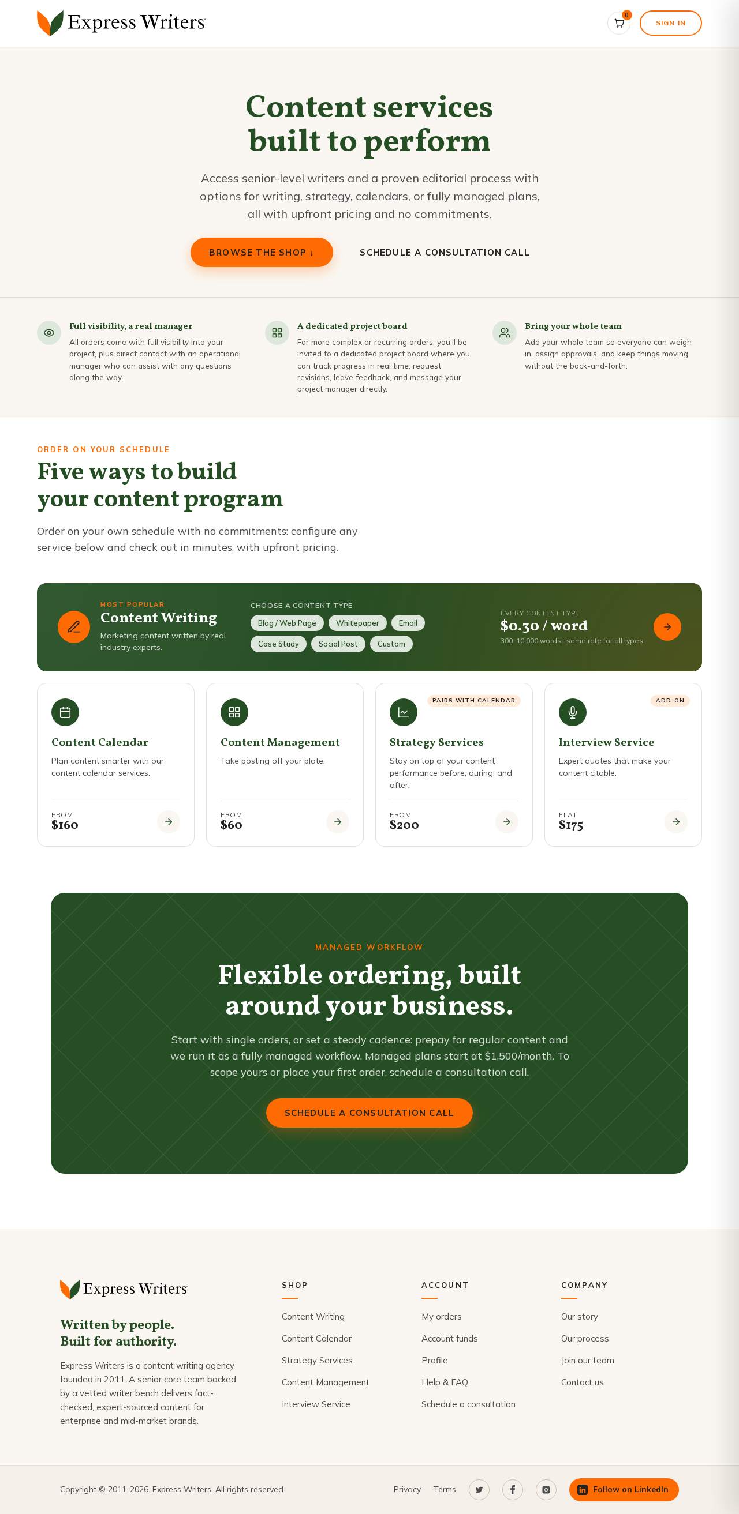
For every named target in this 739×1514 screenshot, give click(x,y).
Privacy (407, 1489)
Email (408, 623)
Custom (391, 643)
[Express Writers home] (123, 23)
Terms (445, 1489)
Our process (585, 1338)
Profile (434, 1360)
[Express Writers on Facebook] (512, 1489)
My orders (441, 1316)
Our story (579, 1316)
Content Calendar (317, 1338)
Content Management (326, 1382)
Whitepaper (357, 623)
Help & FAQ (444, 1382)
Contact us (582, 1382)
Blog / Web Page (287, 623)
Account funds (449, 1338)
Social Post (338, 643)
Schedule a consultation (468, 1404)
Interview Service (316, 1404)
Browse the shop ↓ (262, 252)
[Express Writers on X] (479, 1489)
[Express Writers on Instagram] (546, 1489)
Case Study (278, 643)
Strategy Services (317, 1360)
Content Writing (313, 1316)
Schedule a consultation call (445, 252)
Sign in (671, 22)
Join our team (587, 1360)
